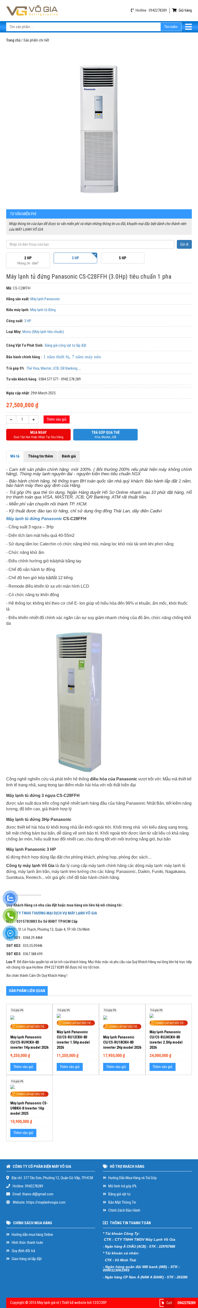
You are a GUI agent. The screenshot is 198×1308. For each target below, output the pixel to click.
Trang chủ (13, 40)
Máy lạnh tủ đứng (43, 309)
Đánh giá (69, 456)
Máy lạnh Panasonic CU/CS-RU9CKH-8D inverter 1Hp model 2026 (29, 1042)
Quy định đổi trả (23, 1250)
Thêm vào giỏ (57, 419)
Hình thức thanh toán (27, 1242)
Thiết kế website (74, 1302)
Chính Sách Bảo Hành (124, 1210)
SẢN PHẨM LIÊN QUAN (27, 990)
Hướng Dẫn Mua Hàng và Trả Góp (132, 1178)
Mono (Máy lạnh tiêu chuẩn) (43, 331)
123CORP (100, 1302)
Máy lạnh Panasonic (45, 299)
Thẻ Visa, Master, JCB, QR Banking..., (53, 368)
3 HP (27, 321)
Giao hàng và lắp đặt (26, 1258)
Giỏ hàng (185, 10)
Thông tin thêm (40, 456)
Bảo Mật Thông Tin (122, 1202)
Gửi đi (184, 244)
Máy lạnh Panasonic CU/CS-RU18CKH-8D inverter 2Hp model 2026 (122, 1042)
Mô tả (14, 456)
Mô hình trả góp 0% (122, 1186)
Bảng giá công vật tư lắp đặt (65, 345)
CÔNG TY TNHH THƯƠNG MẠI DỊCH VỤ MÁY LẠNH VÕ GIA (51, 913)
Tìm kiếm (171, 26)
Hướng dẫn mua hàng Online (32, 1234)
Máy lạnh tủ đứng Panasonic (34, 518)
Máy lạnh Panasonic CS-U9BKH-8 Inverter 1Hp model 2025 (29, 1108)
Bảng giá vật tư (119, 1194)
